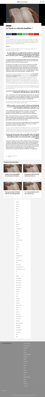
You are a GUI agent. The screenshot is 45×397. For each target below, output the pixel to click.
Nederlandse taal (27, 376)
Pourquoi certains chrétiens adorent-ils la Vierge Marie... (13, 192)
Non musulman (8, 25)
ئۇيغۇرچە (25, 372)
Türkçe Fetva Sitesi (27, 345)
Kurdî (25, 374)
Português (25, 361)
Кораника (25, 356)
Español (25, 370)
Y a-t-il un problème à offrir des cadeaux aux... (31, 192)
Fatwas (6, 166)
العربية (25, 350)
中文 (24, 367)
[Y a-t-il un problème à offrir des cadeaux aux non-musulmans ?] (32, 186)
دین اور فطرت (26, 385)
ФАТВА (25, 359)
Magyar (25, 381)
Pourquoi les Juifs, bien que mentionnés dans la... (31, 175)
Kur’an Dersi (26, 347)
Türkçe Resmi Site (27, 343)
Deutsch (25, 352)
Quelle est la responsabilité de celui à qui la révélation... (12, 175)
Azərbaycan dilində (27, 354)
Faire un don (4, 390)
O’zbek (25, 365)
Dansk (25, 379)
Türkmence (26, 383)
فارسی (25, 363)
